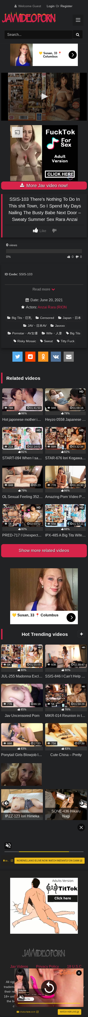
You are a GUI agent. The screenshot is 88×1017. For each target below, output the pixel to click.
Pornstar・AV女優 (25, 333)
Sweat (48, 341)
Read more (41, 289)
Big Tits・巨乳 (22, 318)
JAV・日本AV (37, 325)
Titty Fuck (67, 341)
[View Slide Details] (22, 804)
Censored (47, 318)
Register (66, 6)
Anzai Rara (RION (52, 307)
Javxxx (60, 325)
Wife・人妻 (54, 333)
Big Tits (75, 333)
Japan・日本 (72, 318)
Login (51, 6)
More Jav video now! (46, 185)
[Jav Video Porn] (39, 18)
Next (81, 803)
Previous (6, 803)
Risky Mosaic (26, 341)
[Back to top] (74, 1003)
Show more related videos (44, 550)
